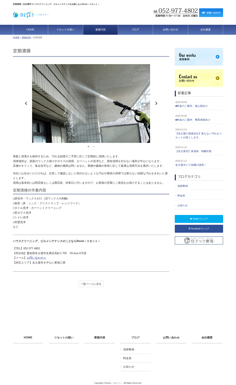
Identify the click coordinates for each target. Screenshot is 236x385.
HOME (16, 37)
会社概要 (207, 337)
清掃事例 (182, 185)
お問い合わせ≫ (36, 257)
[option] (91, 103)
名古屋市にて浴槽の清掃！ (190, 163)
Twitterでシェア (200, 219)
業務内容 (26, 37)
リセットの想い (64, 337)
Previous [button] (26, 103)
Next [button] (156, 103)
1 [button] (88, 146)
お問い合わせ (171, 337)
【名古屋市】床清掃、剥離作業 (193, 149)
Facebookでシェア (199, 228)
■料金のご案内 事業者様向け (192, 118)
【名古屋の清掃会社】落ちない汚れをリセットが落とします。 (198, 133)
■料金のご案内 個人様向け (191, 104)
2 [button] (94, 146)
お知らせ (182, 205)
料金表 (181, 195)
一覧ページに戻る (91, 283)
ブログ (135, 337)
